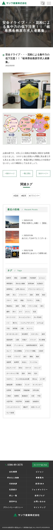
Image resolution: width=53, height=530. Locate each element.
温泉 (23, 373)
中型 (39, 396)
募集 (31, 356)
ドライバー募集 (30, 351)
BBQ (29, 373)
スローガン (34, 334)
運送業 (9, 345)
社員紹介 (40, 283)
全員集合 (19, 385)
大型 (32, 396)
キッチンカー (37, 385)
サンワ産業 (10, 413)
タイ (20, 312)
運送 (15, 278)
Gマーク (28, 368)
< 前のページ (9, 173)
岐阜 (8, 295)
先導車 (9, 390)
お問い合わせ (20, 289)
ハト (8, 323)
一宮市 (9, 356)
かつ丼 (42, 379)
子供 (8, 328)
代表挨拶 (33, 278)
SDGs (20, 368)
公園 (17, 340)
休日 (15, 300)
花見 (34, 312)
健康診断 (10, 385)
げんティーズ (11, 368)
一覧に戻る (26, 173)
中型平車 (19, 401)
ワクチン (30, 300)
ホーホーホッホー (12, 334)
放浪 (43, 334)
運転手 (25, 407)
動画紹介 (25, 396)
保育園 (15, 328)
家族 (22, 300)
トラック (33, 340)
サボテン (10, 379)
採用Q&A (31, 283)
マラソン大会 (32, 306)
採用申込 (10, 289)
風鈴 (37, 356)
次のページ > (43, 173)
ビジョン (42, 278)
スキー (9, 300)
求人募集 (42, 340)
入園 (22, 328)
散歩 (43, 295)
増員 (23, 306)
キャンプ (37, 368)
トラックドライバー (13, 407)
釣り (14, 312)
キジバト (30, 328)
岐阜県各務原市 (31, 345)
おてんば (40, 323)
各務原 (27, 401)
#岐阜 (23, 196)
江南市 (41, 351)
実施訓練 (26, 390)
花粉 (31, 295)
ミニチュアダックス (27, 323)
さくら (27, 312)
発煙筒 (16, 396)
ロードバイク (11, 317)
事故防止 (10, 306)
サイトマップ (40, 507)
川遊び (24, 340)
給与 (41, 345)
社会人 (24, 362)
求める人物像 (20, 283)
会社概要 (23, 278)
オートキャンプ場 (12, 373)
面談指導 (10, 340)
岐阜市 (9, 278)
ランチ (27, 385)
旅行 (25, 356)
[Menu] (49, 3)
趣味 (8, 312)
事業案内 (10, 283)
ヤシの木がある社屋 (22, 379)
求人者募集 (18, 351)
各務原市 (36, 401)
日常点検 (36, 390)
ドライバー (22, 295)
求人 (14, 295)
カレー (9, 351)
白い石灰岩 (37, 317)
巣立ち (15, 323)
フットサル (33, 362)
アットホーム (18, 345)
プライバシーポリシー (35, 289)
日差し (38, 300)
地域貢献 (17, 390)
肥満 (37, 295)
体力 (41, 306)
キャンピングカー (25, 317)
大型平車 (10, 401)
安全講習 (25, 334)
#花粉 (15, 196)
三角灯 (9, 396)
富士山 (34, 379)
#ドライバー (34, 196)
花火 (35, 373)
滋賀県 (9, 362)
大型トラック (35, 407)
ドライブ (17, 356)
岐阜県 (16, 362)
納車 (17, 306)
